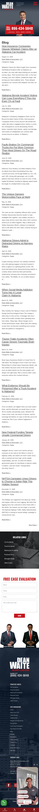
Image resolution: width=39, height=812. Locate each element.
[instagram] (16, 785)
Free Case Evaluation (16, 726)
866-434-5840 (22, 28)
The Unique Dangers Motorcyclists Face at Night (16, 195)
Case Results (14, 715)
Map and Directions (15, 766)
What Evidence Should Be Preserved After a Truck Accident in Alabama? (19, 388)
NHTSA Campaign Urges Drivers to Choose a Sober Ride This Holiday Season (19, 481)
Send (19, 616)
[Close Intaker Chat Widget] (37, 764)
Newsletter (13, 737)
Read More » (6, 90)
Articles (12, 734)
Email (24, 810)
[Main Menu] (35, 3)
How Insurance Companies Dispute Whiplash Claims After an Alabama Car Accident (19, 49)
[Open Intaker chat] (20, 805)
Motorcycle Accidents (11, 550)
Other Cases (8, 563)
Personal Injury (9, 554)
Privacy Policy (16, 801)
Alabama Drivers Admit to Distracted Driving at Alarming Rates (17, 243)
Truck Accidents (9, 546)
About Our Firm (14, 712)
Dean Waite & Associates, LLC (12, 59)
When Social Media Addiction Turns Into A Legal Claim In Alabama (17, 292)
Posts (12, 62)
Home (12, 709)
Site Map (12, 750)
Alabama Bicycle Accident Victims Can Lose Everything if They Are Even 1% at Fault (19, 98)
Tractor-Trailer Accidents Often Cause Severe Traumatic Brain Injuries (18, 342)
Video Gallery (14, 739)
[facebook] (8, 785)
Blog (11, 731)
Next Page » (33, 525)
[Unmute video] (27, 783)
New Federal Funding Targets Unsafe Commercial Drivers (17, 434)
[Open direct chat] (34, 764)
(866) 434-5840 (19, 675)
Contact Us (13, 742)
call (15, 810)
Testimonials (13, 718)
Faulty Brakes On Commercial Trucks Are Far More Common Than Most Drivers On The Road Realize (19, 149)
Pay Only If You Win (16, 728)
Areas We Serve (15, 747)
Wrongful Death (9, 559)
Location (12, 745)
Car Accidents (8, 542)
